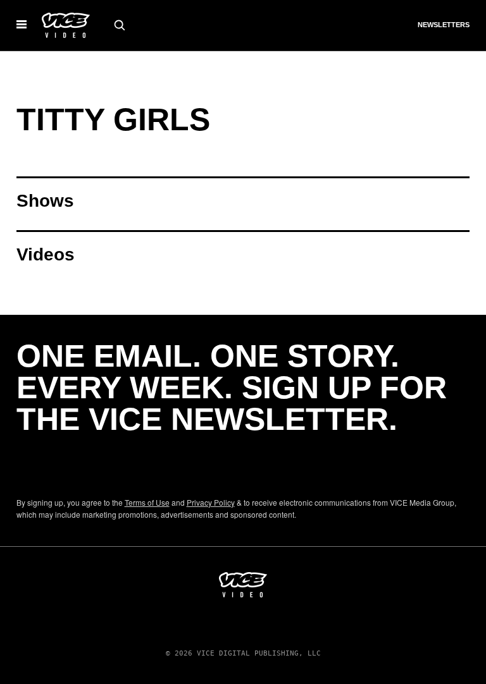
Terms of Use (147, 502)
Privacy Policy (211, 502)
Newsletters (444, 24)
